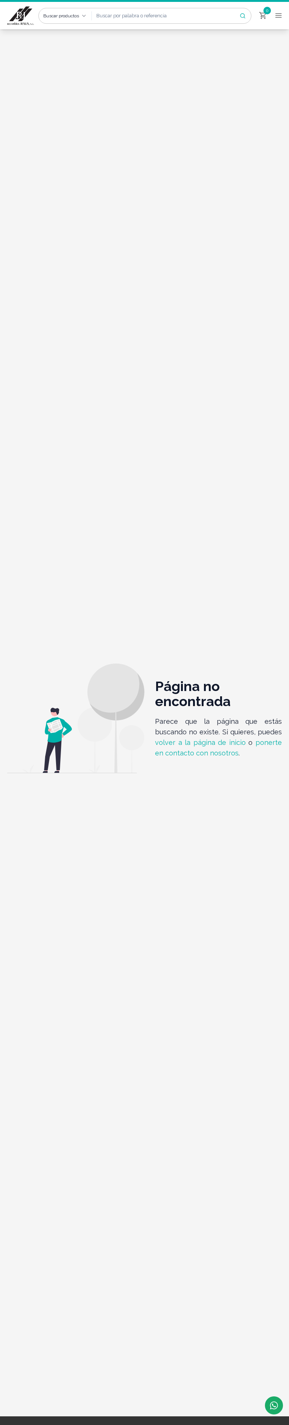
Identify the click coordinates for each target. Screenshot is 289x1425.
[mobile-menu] (278, 13)
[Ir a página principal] (21, 16)
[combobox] (65, 15)
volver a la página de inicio (200, 742)
